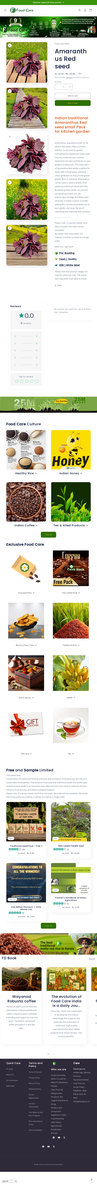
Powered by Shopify (56, 1164)
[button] (5, 10)
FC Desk (9, 1069)
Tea (69, 753)
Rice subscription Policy (36, 1122)
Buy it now (73, 103)
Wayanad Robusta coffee (21, 998)
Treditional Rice (69, 645)
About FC (10, 1075)
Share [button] (59, 285)
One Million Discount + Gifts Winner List (26, 908)
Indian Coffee (24, 525)
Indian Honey (69, 473)
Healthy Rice (24, 473)
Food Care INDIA (44, 1164)
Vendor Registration (34, 1096)
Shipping (69, 77)
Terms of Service (35, 1072)
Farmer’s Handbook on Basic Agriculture (70, 899)
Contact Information (34, 1105)
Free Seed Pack (25, 592)
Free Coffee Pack (69, 592)
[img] (15, 849)
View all (48, 534)
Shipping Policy (35, 1089)
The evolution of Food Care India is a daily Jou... (66, 1001)
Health (70, 697)
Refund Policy (34, 1083)
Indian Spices (25, 697)
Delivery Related (35, 1130)
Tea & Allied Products (69, 525)
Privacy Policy (34, 1078)
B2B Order (10, 1086)
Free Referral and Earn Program (36, 1114)
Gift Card (25, 753)
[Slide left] (43, 1054)
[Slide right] (54, 1054)
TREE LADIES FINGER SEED (71, 846)
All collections (12, 1080)
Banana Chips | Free (25, 645)
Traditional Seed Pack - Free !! (26, 846)
